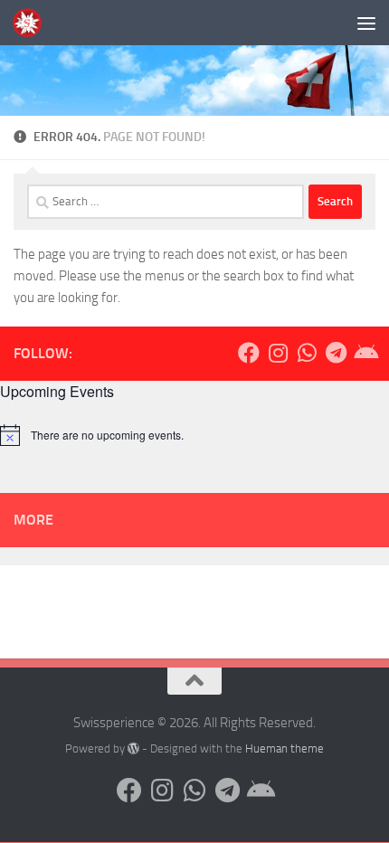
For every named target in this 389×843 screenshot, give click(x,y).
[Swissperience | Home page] (32, 22)
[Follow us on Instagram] (278, 353)
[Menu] (366, 22)
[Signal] (364, 353)
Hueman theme (284, 748)
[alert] (194, 435)
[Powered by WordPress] (133, 748)
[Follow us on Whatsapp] (307, 353)
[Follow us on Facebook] (249, 353)
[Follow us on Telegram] (335, 353)
